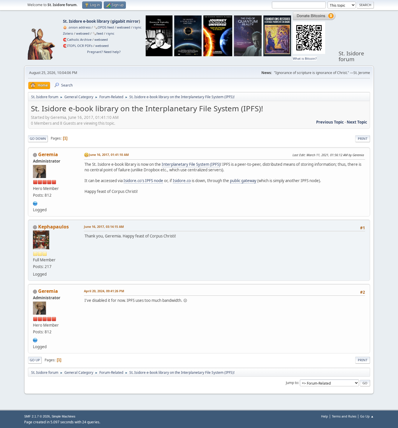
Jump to (292, 382)
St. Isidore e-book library (86, 21)
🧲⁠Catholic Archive (77, 39)
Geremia (48, 154)
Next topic (357, 122)
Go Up (35, 360)
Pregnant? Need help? (104, 52)
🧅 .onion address (77, 27)
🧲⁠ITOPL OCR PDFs (77, 45)
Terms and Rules (344, 416)
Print (362, 138)
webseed (123, 27)
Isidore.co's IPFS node (143, 180)
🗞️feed (97, 33)
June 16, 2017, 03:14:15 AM (104, 226)
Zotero (68, 33)
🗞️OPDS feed (104, 27)
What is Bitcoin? (305, 58)
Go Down (38, 138)
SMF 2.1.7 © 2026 (37, 416)
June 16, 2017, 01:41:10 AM (109, 154)
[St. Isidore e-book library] (35, 202)
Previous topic (330, 122)
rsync (137, 27)
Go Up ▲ (367, 416)
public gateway (243, 180)
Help (324, 416)
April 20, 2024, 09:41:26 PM (104, 291)
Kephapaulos (53, 226)
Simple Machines (63, 416)
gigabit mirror (125, 21)
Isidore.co (182, 180)
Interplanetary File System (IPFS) (191, 164)
